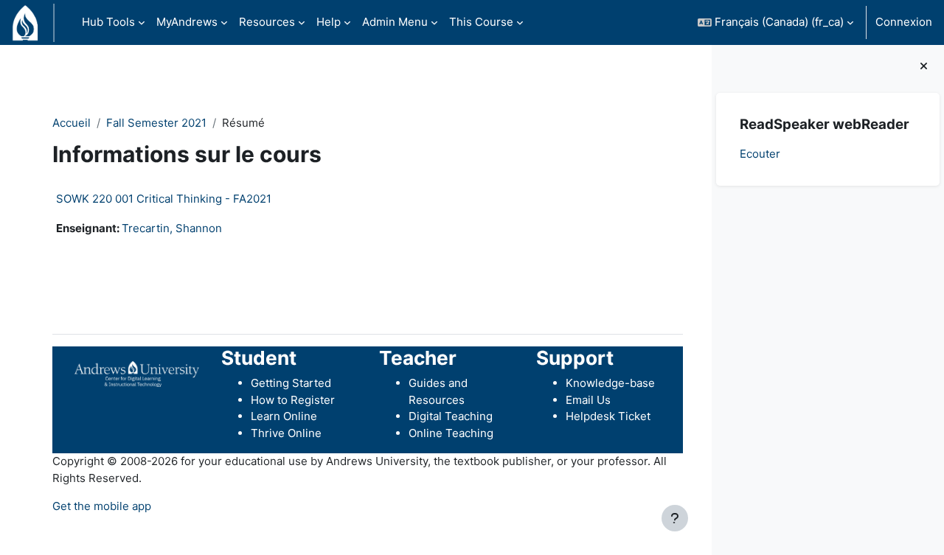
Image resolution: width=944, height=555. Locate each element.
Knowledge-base (610, 383)
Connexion (903, 22)
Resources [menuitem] (267, 22)
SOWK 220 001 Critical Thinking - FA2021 (163, 199)
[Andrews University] (136, 373)
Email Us (588, 400)
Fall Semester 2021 (156, 123)
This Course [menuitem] (481, 22)
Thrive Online (286, 433)
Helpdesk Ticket (608, 416)
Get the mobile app (101, 506)
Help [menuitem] (328, 22)
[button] (775, 22)
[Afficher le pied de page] (675, 518)
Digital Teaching (451, 416)
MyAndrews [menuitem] (187, 22)
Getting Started (291, 383)
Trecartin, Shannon (172, 228)
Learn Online (284, 416)
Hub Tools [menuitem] (108, 22)
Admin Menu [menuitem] (395, 22)
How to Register (293, 400)
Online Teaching (451, 433)
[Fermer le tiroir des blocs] (923, 66)
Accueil (71, 123)
